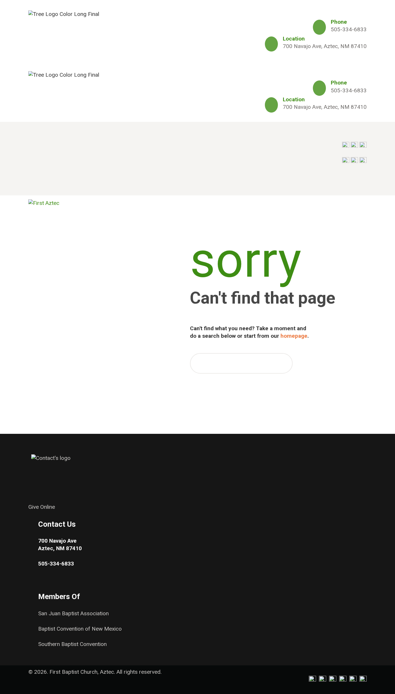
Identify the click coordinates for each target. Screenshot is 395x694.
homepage (293, 336)
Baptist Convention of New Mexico (80, 628)
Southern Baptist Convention (72, 644)
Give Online (41, 507)
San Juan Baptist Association (73, 613)
